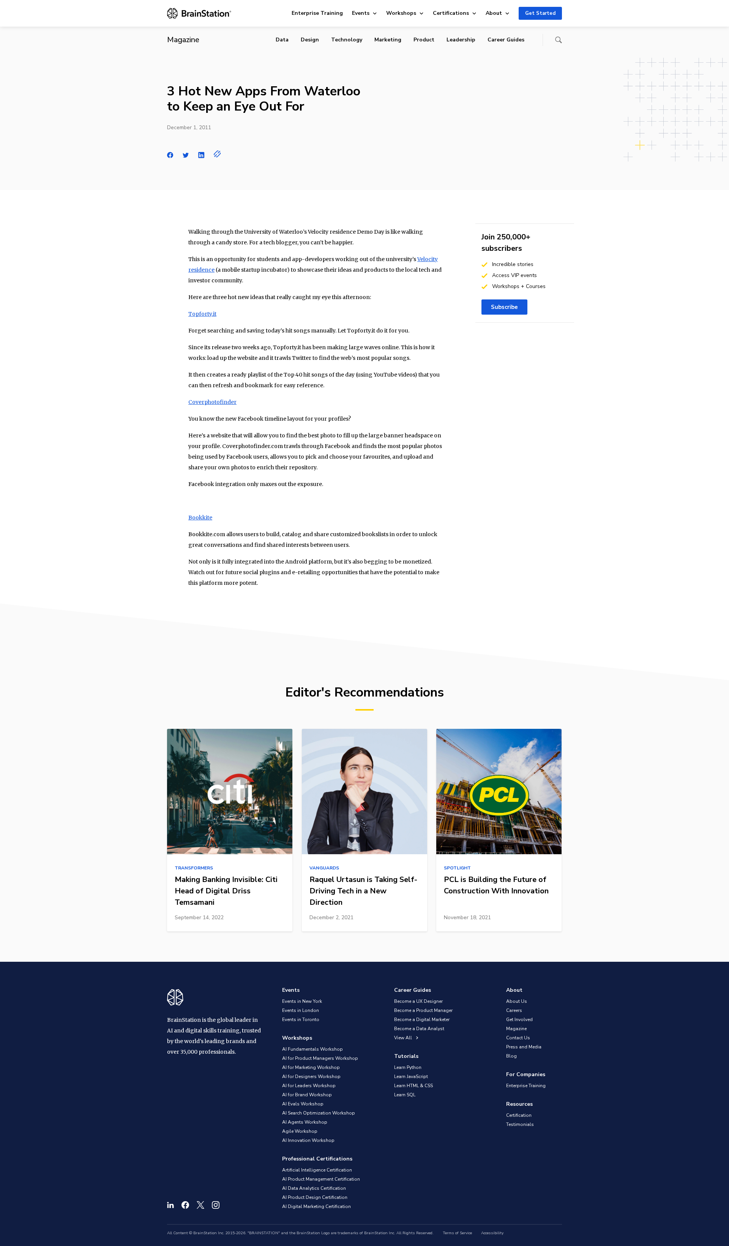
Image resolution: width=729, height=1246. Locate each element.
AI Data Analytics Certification (314, 1188)
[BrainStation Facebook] (185, 1205)
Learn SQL (404, 1095)
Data (282, 39)
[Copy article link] (217, 153)
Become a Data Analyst (419, 1029)
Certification (519, 1115)
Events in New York (302, 1001)
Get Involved (519, 1019)
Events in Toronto (300, 1019)
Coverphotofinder (212, 402)
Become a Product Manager (423, 1010)
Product (423, 39)
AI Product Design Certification (314, 1197)
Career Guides (506, 39)
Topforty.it (202, 313)
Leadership (461, 39)
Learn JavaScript (411, 1076)
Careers (514, 1010)
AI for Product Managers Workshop (320, 1058)
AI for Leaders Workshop (309, 1086)
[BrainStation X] (200, 1205)
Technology (346, 39)
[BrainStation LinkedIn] (170, 1205)
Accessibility (492, 1233)
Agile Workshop (299, 1131)
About (494, 13)
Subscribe (504, 307)
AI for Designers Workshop (311, 1076)
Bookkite (200, 517)
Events (360, 13)
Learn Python (407, 1067)
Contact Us (518, 1038)
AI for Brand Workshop (307, 1095)
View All (403, 1038)
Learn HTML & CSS (413, 1086)
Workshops (401, 13)
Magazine (516, 1029)
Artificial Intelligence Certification (317, 1170)
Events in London (300, 1010)
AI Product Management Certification (321, 1179)
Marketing (387, 39)
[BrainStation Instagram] (215, 1205)
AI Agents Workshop (304, 1122)
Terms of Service (457, 1233)
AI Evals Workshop (302, 1104)
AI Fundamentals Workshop (312, 1049)
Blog (511, 1056)
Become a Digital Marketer (422, 1019)
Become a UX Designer (418, 1001)
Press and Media (523, 1047)
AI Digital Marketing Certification (316, 1206)
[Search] (558, 39)
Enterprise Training (317, 13)
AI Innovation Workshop (308, 1140)
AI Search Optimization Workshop (318, 1113)
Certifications (451, 13)
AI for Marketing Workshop (311, 1067)
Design (310, 39)
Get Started (540, 13)
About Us (516, 1001)
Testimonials (520, 1124)
